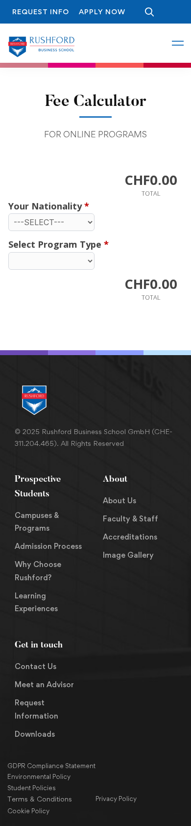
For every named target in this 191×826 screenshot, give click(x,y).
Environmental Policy (39, 776)
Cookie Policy (28, 811)
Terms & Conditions (39, 799)
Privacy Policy (116, 798)
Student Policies (31, 788)
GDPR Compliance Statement (51, 766)
